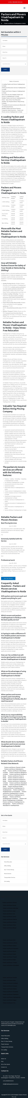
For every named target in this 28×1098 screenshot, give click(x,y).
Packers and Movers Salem (9, 954)
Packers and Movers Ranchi (9, 951)
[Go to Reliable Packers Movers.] (1, 23)
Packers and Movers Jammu (9, 916)
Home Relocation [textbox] (6, 64)
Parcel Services (7, 873)
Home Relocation (8, 862)
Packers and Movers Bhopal (9, 928)
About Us (3, 1058)
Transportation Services (9, 877)
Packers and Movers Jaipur (9, 911)
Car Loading (7, 881)
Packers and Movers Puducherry (10, 948)
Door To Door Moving (9, 869)
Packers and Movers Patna (9, 925)
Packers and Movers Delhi (9, 940)
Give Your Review (8, 578)
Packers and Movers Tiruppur (10, 962)
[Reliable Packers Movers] (12, 8)
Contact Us (4, 1067)
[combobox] (14, 64)
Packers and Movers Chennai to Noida (14, 767)
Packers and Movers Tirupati (10, 957)
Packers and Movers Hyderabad (10, 908)
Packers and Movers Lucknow (10, 943)
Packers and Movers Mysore (9, 922)
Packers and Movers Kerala (9, 905)
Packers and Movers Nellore (10, 945)
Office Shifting (7, 865)
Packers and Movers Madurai (10, 919)
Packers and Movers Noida (15, 786)
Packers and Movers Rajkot (9, 959)
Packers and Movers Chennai (10, 902)
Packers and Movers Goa (9, 914)
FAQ (2, 1061)
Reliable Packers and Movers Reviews (11, 108)
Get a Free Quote (5, 1064)
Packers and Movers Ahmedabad (11, 965)
